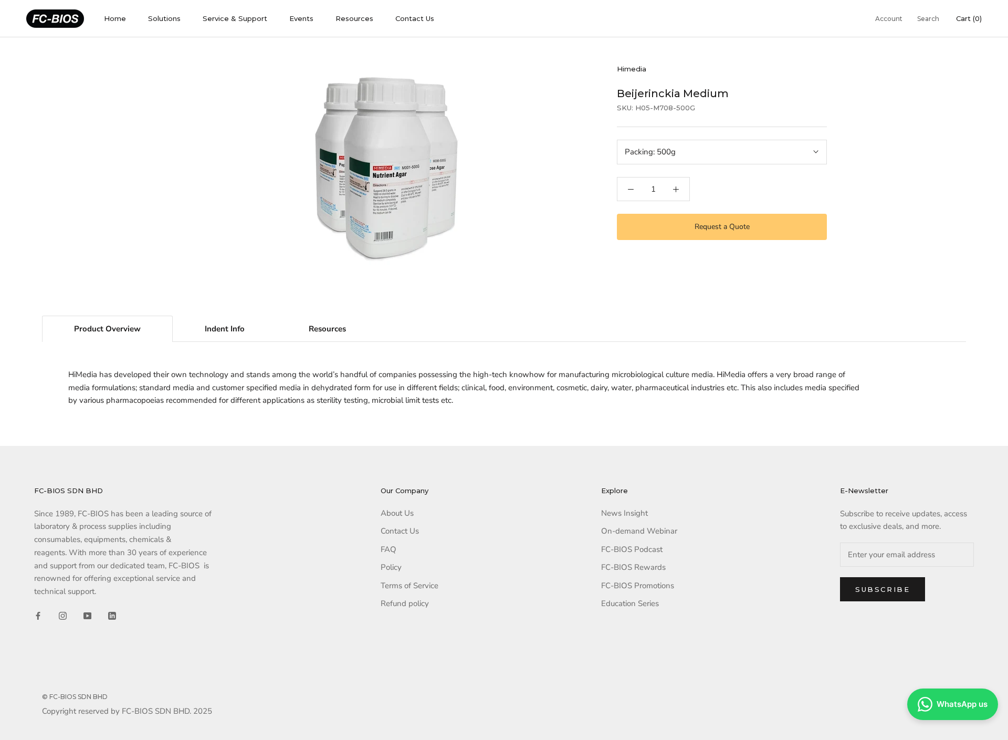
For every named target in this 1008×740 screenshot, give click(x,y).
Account (888, 19)
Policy (391, 567)
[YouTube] (87, 615)
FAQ (388, 549)
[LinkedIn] (112, 615)
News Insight (624, 513)
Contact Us (414, 18)
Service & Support (235, 18)
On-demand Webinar (639, 531)
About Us (397, 513)
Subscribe (882, 589)
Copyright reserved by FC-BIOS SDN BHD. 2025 (127, 711)
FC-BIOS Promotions (637, 585)
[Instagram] (63, 615)
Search (928, 19)
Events (301, 18)
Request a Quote (722, 227)
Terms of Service (409, 585)
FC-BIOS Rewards (633, 567)
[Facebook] (38, 615)
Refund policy (405, 603)
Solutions (164, 18)
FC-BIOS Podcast (632, 549)
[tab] (107, 329)
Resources (354, 18)
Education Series (630, 603)
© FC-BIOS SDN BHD (75, 697)
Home (115, 18)
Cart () (969, 18)
